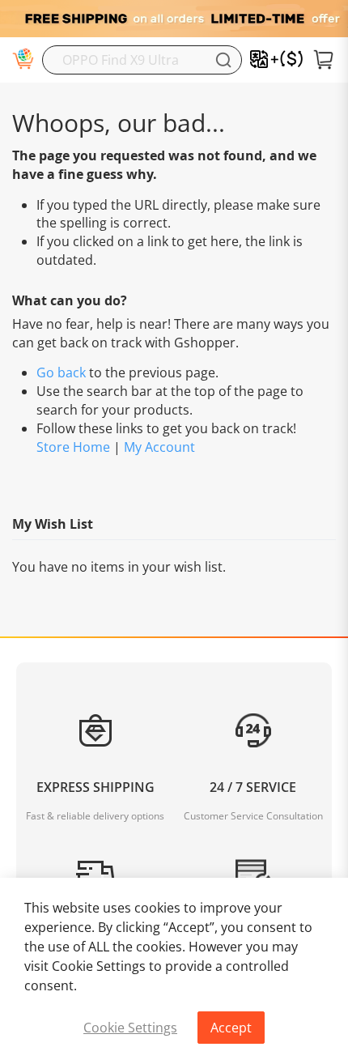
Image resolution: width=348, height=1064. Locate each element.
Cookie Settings (130, 1027)
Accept (231, 1027)
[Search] (223, 60)
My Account (159, 447)
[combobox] (142, 59)
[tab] (174, 855)
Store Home (73, 447)
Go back (61, 372)
